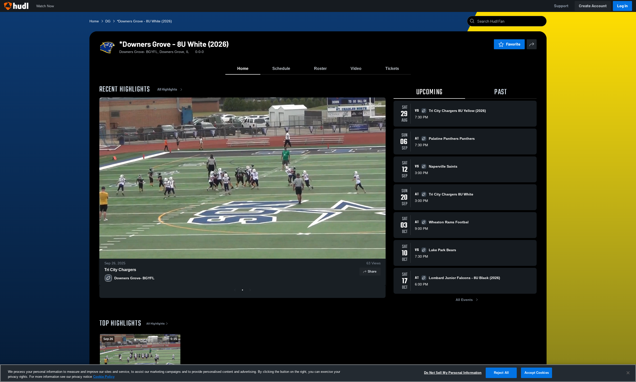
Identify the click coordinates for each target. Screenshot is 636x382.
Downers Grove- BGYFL (134, 278)
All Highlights (167, 89)
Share (372, 271)
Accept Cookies (536, 373)
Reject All (501, 373)
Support (561, 5)
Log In (622, 5)
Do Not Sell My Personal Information (453, 373)
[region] (318, 373)
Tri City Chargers (120, 270)
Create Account (593, 5)
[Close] (628, 372)
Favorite (513, 44)
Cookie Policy (104, 377)
